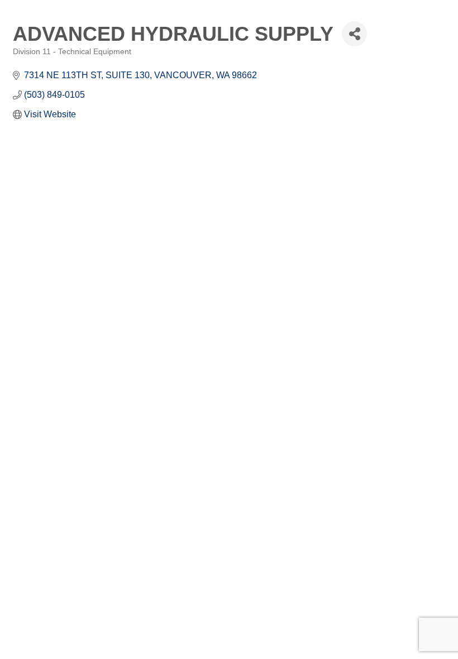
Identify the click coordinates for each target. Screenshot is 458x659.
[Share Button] (354, 33)
